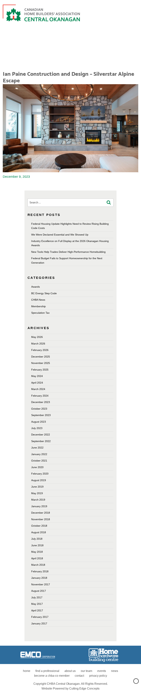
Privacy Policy (98, 675)
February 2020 (39, 473)
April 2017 (37, 610)
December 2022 (40, 434)
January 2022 (39, 454)
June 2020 (37, 467)
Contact (79, 675)
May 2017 (37, 603)
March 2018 (38, 564)
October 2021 (39, 460)
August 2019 (38, 480)
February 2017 (39, 616)
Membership (38, 306)
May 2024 (37, 376)
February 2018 (39, 571)
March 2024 (38, 389)
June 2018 (37, 545)
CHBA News (38, 299)
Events (101, 670)
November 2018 (40, 519)
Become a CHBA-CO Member (52, 675)
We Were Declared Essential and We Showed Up (59, 234)
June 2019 (37, 486)
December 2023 (40, 402)
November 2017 (40, 584)
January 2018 (39, 577)
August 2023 (38, 421)
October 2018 (39, 525)
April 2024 (37, 382)
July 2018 (36, 538)
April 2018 (37, 558)
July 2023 (36, 428)
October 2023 (39, 408)
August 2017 (38, 590)
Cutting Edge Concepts (84, 688)
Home (26, 670)
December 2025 (40, 356)
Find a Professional (47, 670)
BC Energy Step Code (44, 293)
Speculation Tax (40, 312)
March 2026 (38, 343)
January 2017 (39, 623)
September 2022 (41, 441)
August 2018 (38, 532)
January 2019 (39, 506)
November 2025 (40, 363)
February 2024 (39, 395)
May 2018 (37, 551)
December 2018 (40, 512)
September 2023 (41, 415)
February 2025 (39, 369)
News (114, 670)
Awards (35, 286)
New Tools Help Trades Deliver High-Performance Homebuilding (68, 251)
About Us (70, 670)
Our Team (86, 670)
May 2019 (37, 493)
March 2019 (38, 499)
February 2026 (39, 350)
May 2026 (37, 336)
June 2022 (37, 447)
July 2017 (36, 597)
